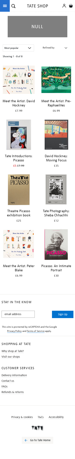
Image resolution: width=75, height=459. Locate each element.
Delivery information (14, 375)
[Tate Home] (37, 428)
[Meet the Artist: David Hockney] (19, 80)
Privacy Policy (14, 331)
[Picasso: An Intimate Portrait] (56, 245)
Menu (5, 5)
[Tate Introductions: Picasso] (19, 135)
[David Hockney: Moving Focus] (56, 135)
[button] (13, 6)
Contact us (8, 381)
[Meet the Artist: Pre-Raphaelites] (56, 80)
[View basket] (70, 6)
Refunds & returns (13, 392)
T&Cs (41, 417)
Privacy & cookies (22, 417)
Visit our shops (11, 357)
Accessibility (56, 417)
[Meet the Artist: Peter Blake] (19, 245)
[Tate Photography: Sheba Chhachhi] (56, 190)
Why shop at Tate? (13, 351)
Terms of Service (35, 331)
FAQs (5, 386)
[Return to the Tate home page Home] (37, 6)
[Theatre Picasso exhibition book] (19, 190)
